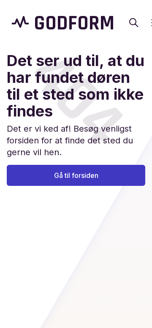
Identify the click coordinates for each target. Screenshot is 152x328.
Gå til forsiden (76, 175)
